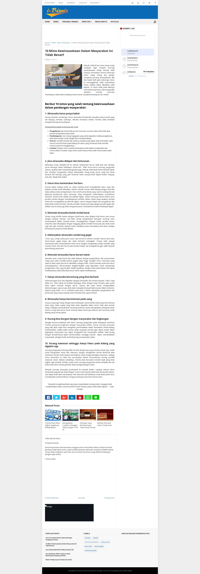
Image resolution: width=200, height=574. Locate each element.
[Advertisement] (79, 32)
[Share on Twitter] (56, 397)
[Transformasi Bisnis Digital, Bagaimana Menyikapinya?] (53, 415)
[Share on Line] (95, 397)
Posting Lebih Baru (52, 498)
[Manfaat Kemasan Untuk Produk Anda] (105, 415)
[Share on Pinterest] (80, 397)
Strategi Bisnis (91, 551)
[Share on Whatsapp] (87, 397)
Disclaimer (71, 3)
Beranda (81, 498)
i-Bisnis (47, 59)
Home (47, 22)
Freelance (105, 542)
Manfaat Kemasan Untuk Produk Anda (104, 424)
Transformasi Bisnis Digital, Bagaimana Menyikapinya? (52, 425)
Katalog (115, 22)
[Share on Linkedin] (72, 397)
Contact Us (83, 3)
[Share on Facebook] (48, 397)
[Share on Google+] (64, 397)
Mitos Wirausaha (63, 43)
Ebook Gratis (101, 22)
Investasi (87, 22)
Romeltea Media (126, 571)
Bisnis (56, 22)
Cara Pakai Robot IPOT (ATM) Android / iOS (60, 550)
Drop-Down (94, 3)
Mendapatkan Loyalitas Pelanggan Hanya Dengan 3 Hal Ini (70, 426)
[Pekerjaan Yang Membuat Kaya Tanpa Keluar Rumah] (88, 415)
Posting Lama (109, 498)
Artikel (53, 43)
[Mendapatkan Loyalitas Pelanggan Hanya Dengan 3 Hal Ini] (70, 415)
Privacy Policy (50, 3)
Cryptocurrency (92, 542)
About (61, 3)
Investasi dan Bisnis (88, 571)
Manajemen (99, 546)
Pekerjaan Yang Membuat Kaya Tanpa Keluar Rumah (87, 425)
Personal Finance (70, 22)
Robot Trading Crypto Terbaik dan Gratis (59, 560)
